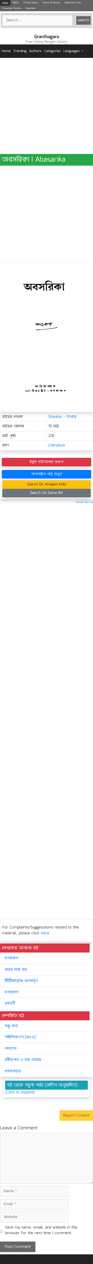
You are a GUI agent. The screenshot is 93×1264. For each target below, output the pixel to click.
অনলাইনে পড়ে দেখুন (46, 474)
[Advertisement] (46, 106)
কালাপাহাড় (13, 1071)
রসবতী (10, 1004)
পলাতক (11, 1049)
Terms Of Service (51, 2)
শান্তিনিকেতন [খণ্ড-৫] (20, 1037)
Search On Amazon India (46, 484)
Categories (52, 51)
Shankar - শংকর (62, 417)
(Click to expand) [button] (20, 1092)
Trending (19, 51)
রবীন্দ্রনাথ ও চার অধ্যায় (23, 1060)
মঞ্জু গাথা (11, 1026)
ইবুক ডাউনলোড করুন (46, 462)
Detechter (30, 8)
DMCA (16, 2)
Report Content (76, 1116)
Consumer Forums (11, 8)
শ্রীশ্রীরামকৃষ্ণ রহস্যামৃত (21, 981)
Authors (35, 51)
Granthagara (46, 36)
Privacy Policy (30, 2)
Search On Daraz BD (46, 493)
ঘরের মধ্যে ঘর (16, 970)
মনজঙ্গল (11, 958)
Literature (56, 445)
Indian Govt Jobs (73, 2)
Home (5, 2)
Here (45, 933)
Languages (71, 51)
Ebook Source (84, 502)
